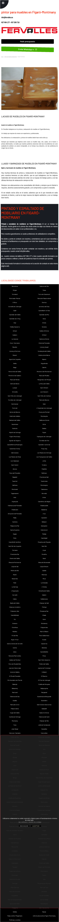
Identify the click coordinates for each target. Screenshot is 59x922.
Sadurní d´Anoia (44, 713)
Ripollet (14, 347)
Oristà (44, 323)
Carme (15, 648)
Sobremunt (44, 530)
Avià (15, 497)
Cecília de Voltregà (14, 717)
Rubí (14, 583)
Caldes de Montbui (14, 660)
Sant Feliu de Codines (44, 396)
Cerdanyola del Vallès (44, 351)
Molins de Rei (15, 570)
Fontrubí (14, 408)
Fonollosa (15, 627)
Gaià (44, 404)
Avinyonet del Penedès (15, 513)
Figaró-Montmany (14, 436)
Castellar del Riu (44, 314)
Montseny (15, 721)
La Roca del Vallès (44, 383)
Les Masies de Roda (15, 457)
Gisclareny (44, 623)
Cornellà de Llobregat (14, 306)
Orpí (15, 323)
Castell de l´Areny (15, 448)
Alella (14, 363)
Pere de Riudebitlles (15, 664)
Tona (14, 725)
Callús (15, 599)
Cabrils (44, 367)
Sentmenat (14, 404)
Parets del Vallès (15, 558)
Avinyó (15, 331)
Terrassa (14, 550)
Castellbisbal (15, 615)
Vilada (44, 615)
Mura (44, 578)
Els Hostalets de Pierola (15, 680)
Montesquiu (44, 485)
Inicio (2, 56)
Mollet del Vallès (44, 664)
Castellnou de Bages (44, 501)
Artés (44, 497)
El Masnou (44, 676)
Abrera (15, 469)
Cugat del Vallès (15, 713)
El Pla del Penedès (14, 676)
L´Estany (44, 587)
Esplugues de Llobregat (44, 436)
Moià (14, 538)
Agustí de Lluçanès (15, 359)
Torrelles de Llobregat (15, 400)
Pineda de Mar (44, 611)
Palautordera (15, 708)
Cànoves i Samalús (15, 733)
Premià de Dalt (44, 477)
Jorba (44, 461)
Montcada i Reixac (14, 298)
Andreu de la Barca (44, 355)
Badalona (44, 509)
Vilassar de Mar (44, 721)
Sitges (15, 290)
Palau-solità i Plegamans (14, 916)
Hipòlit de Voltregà (15, 432)
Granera (14, 623)
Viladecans (15, 509)
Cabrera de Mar (44, 286)
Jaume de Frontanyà (44, 668)
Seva (44, 318)
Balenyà (14, 684)
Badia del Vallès (15, 603)
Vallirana (14, 485)
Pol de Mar (15, 635)
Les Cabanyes (15, 461)
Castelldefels (44, 652)
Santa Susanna (14, 530)
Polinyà (44, 607)
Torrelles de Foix (44, 440)
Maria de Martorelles (15, 656)
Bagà (14, 367)
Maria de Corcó (14, 704)
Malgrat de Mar (14, 526)
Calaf (14, 310)
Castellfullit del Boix (15, 542)
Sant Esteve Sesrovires (44, 704)
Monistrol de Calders (15, 375)
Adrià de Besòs (14, 383)
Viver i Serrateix (15, 343)
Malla (14, 518)
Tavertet (14, 481)
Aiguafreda (44, 363)
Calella (44, 570)
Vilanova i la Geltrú (14, 607)
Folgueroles (44, 627)
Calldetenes (44, 599)
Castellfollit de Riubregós (14, 444)
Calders (15, 335)
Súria (44, 424)
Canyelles (44, 729)
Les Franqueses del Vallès (44, 457)
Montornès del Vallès (15, 371)
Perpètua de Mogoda (44, 542)
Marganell (44, 692)
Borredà (44, 493)
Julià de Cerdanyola (44, 725)
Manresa (44, 574)
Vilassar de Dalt (44, 603)
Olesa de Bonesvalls (44, 562)
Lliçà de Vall (14, 566)
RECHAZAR (24, 826)
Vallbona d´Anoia (44, 420)
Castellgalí (44, 538)
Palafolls (44, 469)
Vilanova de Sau (15, 696)
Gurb (44, 619)
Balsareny (15, 688)
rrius (44, 513)
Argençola (15, 501)
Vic (15, 619)
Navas (44, 912)
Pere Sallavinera (44, 635)
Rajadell (14, 477)
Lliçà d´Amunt (44, 566)
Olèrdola (44, 648)
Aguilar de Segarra (14, 440)
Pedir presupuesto (27, 41)
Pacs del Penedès (14, 473)
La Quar (15, 388)
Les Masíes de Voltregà (44, 453)
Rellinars (44, 473)
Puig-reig (44, 448)
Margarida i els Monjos (44, 379)
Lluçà (44, 550)
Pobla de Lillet (15, 611)
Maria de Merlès (15, 379)
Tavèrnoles (44, 481)
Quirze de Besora (15, 412)
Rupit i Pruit (15, 639)
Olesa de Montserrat (15, 562)
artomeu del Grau (44, 306)
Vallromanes (15, 453)
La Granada (44, 583)
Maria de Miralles (44, 375)
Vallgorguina (44, 688)
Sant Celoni (14, 465)
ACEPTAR (36, 826)
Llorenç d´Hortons (14, 351)
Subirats (14, 428)
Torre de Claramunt (44, 294)
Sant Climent (44, 388)
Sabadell (44, 708)
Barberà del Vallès (14, 420)
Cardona (14, 522)
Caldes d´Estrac (44, 331)
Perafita (44, 554)
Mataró (15, 355)
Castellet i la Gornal (44, 444)
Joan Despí (14, 729)
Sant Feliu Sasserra (44, 660)
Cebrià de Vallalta (15, 416)
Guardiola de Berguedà (44, 696)
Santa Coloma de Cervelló (15, 643)
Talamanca (44, 489)
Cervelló (14, 595)
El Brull (44, 335)
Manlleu (15, 631)
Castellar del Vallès (15, 314)
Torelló (44, 639)
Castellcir (44, 518)
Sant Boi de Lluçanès (14, 546)
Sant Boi (44, 546)
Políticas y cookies (14, 920)
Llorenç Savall (44, 347)
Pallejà (44, 534)
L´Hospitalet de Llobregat (44, 408)
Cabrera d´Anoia (44, 339)
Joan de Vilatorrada (15, 668)
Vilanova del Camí (44, 717)
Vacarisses (15, 424)
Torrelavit (15, 294)
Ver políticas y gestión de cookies (30, 822)
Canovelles (44, 733)
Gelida (15, 912)
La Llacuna (15, 339)
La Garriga (15, 587)
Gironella (15, 392)
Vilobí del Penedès (44, 343)
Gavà (44, 558)
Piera (44, 656)
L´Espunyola (14, 591)
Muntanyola (44, 416)
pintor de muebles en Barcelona (10, 56)
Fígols (44, 432)
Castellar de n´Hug (14, 318)
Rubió (15, 574)
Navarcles (15, 578)
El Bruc (15, 302)
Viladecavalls (44, 505)
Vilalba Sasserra (15, 327)
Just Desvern (44, 392)
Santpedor (44, 526)
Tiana (44, 290)
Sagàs (15, 534)
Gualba (15, 700)
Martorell (15, 692)
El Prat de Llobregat (44, 680)
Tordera (44, 465)
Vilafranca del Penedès (15, 505)
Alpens (44, 359)
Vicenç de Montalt (44, 412)
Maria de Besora (44, 400)
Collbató (44, 672)
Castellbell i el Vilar (44, 310)
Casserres (44, 643)
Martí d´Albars (44, 631)
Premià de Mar (14, 554)
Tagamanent (15, 493)
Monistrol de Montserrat (44, 371)
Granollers (44, 700)
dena (14, 652)
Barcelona (15, 286)
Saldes (44, 428)
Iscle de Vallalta (14, 672)
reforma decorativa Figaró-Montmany (44, 916)
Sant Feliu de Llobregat (15, 396)
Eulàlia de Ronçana (44, 684)
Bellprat (44, 522)
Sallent (44, 595)
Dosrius (44, 302)
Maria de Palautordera (44, 298)
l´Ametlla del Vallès (44, 591)
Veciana (44, 327)
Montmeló (15, 489)
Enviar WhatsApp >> (26, 49)
